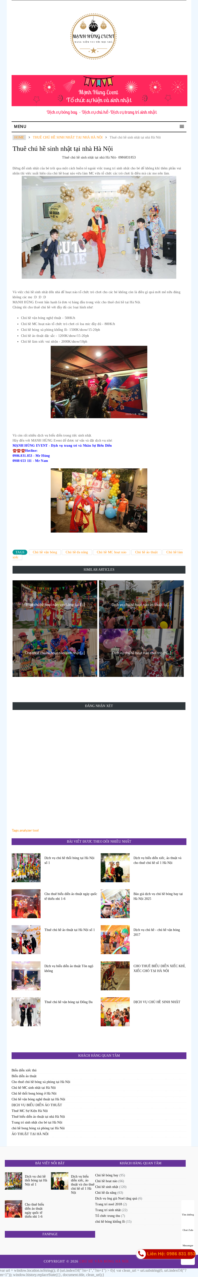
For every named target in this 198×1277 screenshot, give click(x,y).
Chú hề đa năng (77, 552)
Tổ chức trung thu (107, 1216)
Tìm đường (188, 1214)
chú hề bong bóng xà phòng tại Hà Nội (38, 1128)
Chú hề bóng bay (106, 1175)
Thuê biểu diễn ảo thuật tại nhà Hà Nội (38, 1116)
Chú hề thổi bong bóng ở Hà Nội (34, 1093)
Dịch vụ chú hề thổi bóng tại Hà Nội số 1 (69, 860)
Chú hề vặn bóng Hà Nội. (105, 1261)
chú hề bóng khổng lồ (110, 1221)
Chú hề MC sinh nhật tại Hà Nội (34, 1088)
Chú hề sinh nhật (106, 1187)
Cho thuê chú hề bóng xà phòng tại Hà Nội (41, 1082)
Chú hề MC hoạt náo (111, 552)
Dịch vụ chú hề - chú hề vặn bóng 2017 (157, 932)
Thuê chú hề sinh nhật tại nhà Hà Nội (68, 137)
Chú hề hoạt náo (106, 1181)
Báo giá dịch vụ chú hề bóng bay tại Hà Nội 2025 (158, 896)
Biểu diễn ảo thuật (24, 1076)
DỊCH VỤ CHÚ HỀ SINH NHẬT (157, 1002)
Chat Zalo (188, 1230)
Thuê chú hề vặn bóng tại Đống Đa (68, 1002)
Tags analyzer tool (25, 830)
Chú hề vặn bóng (45, 552)
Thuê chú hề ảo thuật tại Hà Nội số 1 (69, 930)
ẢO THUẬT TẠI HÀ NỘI (30, 1134)
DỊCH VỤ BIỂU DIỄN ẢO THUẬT (37, 1105)
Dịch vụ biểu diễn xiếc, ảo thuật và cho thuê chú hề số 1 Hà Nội (157, 860)
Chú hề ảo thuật (146, 552)
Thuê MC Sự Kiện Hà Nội (30, 1111)
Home (19, 137)
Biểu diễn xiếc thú (24, 1070)
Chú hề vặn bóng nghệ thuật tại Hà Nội (38, 1099)
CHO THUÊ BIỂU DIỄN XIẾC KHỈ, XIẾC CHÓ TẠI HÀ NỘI (160, 968)
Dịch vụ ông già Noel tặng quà (116, 1198)
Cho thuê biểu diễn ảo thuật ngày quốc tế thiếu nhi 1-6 (70, 896)
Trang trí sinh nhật (108, 1210)
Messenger (188, 1245)
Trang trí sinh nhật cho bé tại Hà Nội (37, 1122)
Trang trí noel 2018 (108, 1204)
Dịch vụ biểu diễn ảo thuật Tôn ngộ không (68, 968)
